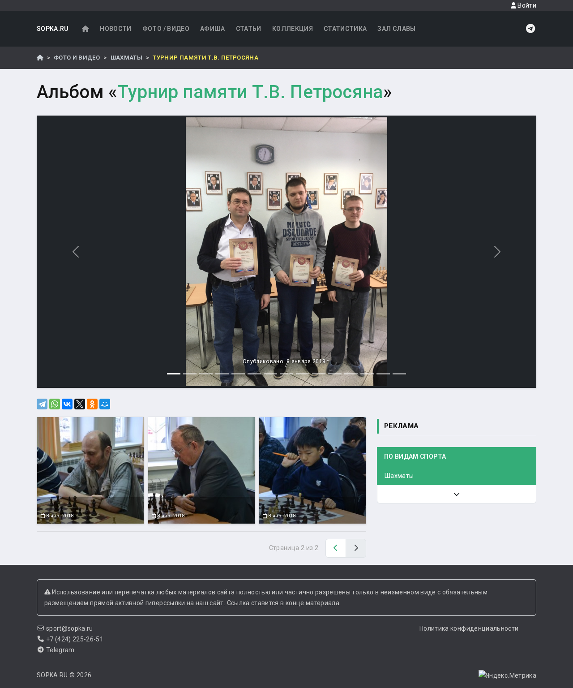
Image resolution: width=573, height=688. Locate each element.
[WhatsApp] (54, 404)
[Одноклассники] (92, 404)
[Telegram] (42, 404)
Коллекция (292, 28)
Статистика (345, 28)
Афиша (212, 28)
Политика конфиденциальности (468, 628)
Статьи (248, 28)
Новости (115, 28)
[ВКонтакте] (67, 404)
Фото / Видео (165, 28)
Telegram (60, 650)
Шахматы (126, 57)
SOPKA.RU (53, 28)
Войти (526, 5)
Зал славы (396, 28)
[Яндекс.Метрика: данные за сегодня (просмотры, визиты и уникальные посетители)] (507, 675)
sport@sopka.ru (69, 628)
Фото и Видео (77, 57)
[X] (79, 404)
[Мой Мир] (104, 404)
